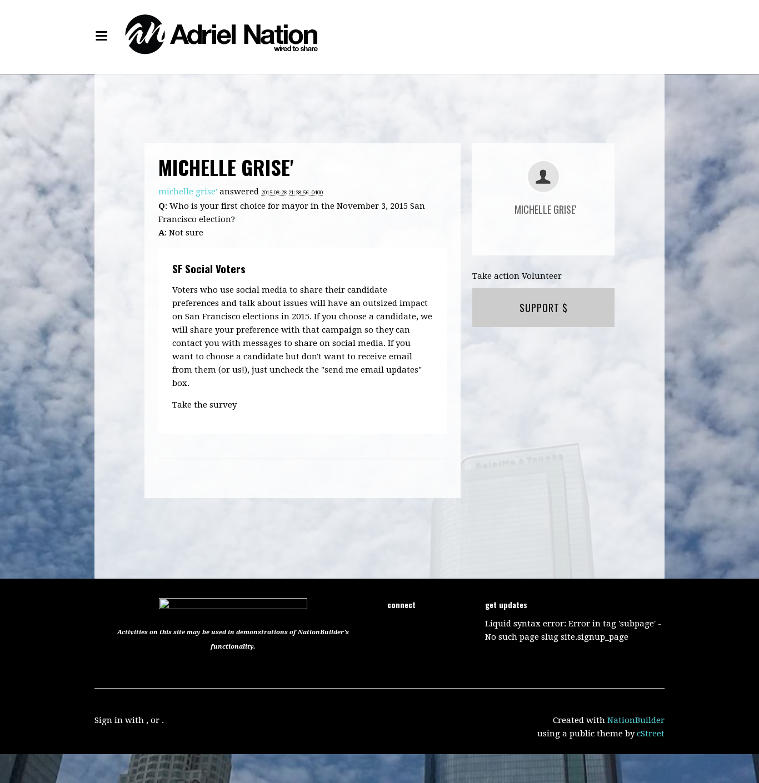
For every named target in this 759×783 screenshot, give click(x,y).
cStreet (651, 734)
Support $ (544, 307)
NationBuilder (636, 720)
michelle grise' (187, 192)
